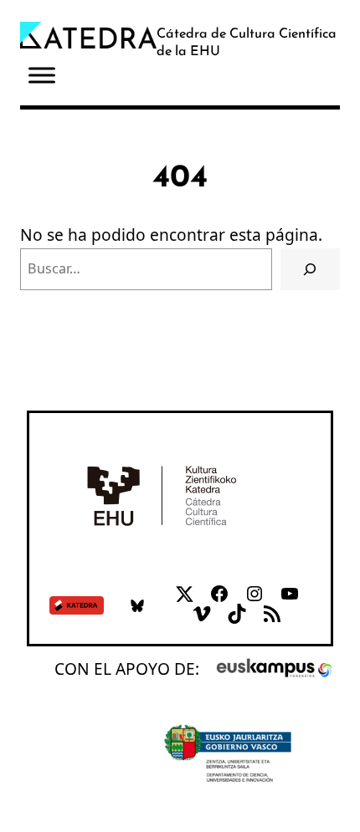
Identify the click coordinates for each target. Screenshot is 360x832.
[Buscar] (310, 269)
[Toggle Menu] (41, 76)
